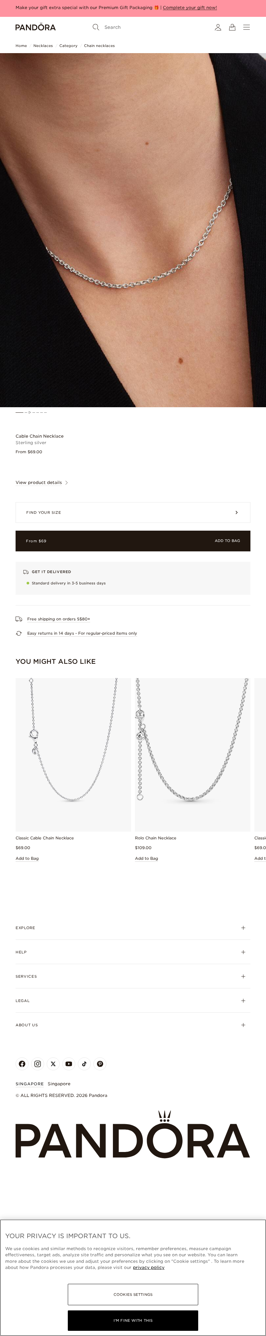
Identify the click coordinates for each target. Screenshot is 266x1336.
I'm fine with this (133, 1320)
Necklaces (43, 45)
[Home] (36, 27)
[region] (133, 1277)
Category (68, 45)
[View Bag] (232, 27)
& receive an (88, 7)
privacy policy (148, 1267)
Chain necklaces (99, 45)
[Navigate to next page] (168, 1195)
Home (21, 45)
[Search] (96, 27)
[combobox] (238, 1010)
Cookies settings (133, 1294)
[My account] (218, 27)
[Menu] (246, 27)
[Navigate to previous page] (98, 1195)
